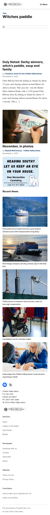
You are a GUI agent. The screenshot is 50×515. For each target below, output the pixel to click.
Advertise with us (10, 448)
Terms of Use (8, 475)
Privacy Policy (8, 479)
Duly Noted (7, 430)
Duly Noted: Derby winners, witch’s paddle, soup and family (23, 65)
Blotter (5, 434)
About (5, 461)
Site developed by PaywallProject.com (16, 508)
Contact (6, 453)
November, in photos (18, 146)
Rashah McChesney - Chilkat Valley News (22, 151)
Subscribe (7, 457)
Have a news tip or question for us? (17, 493)
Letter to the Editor (10, 498)
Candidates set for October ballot (17, 339)
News (5, 422)
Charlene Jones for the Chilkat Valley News (23, 74)
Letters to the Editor (11, 426)
